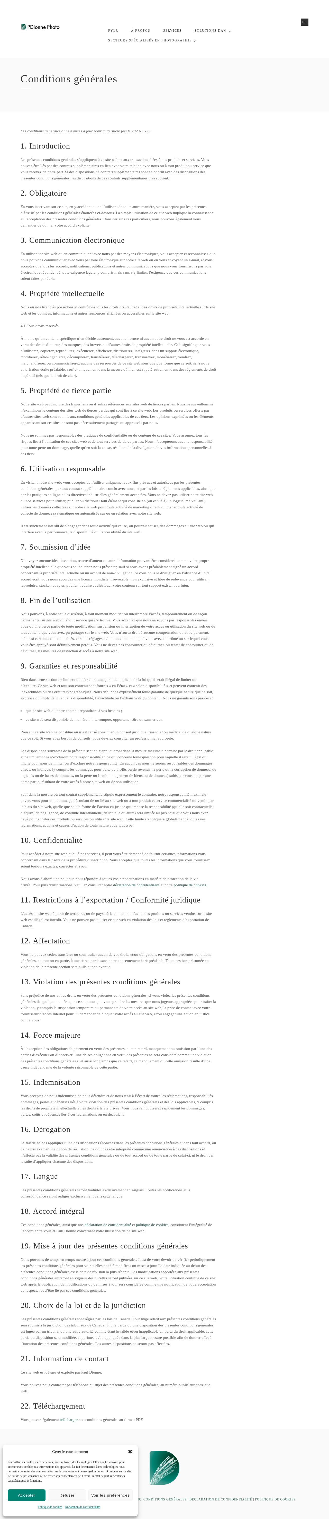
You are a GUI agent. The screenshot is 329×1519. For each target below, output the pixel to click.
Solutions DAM (211, 30)
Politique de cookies (50, 1507)
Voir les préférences (110, 1495)
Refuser (67, 1495)
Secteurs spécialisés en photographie (150, 40)
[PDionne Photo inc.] (40, 26)
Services (172, 30)
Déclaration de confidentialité (82, 1507)
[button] (130, 1451)
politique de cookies (190, 885)
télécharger (69, 1420)
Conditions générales (165, 1499)
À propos (140, 30)
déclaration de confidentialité (136, 885)
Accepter (26, 1495)
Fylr (113, 30)
